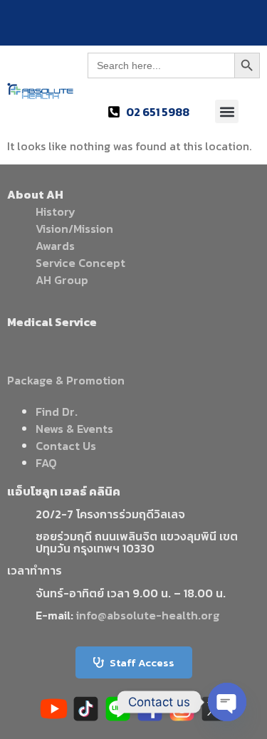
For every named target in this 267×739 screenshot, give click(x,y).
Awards (55, 245)
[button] (227, 111)
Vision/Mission (74, 228)
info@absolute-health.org (147, 615)
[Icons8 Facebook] (150, 709)
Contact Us (66, 445)
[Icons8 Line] (118, 709)
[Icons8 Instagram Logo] (182, 709)
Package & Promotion (66, 380)
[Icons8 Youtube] (54, 709)
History (55, 211)
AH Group (62, 279)
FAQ (46, 462)
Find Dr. (57, 411)
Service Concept (80, 262)
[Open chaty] (227, 702)
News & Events (74, 428)
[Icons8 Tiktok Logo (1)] (86, 709)
